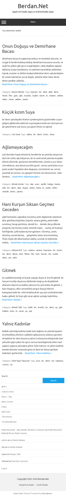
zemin (25, 99)
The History (7, 417)
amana (39, 250)
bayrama (47, 250)
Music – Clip (7, 397)
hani (37, 254)
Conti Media (42, 485)
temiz (12, 191)
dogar (25, 188)
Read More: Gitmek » (11, 299)
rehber (60, 96)
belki (30, 307)
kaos (12, 311)
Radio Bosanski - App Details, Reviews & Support (23, 430)
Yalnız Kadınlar (16, 323)
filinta (26, 254)
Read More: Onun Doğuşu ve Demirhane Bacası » (25, 84)
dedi (45, 92)
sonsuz (5, 364)
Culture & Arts (8, 392)
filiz (32, 254)
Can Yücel (16, 134)
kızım (45, 134)
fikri (10, 96)
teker (4, 99)
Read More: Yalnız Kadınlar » (38, 353)
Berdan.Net (33, 6)
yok (30, 311)
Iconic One (18, 493)
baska (57, 184)
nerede (5, 191)
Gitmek (9, 270)
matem (52, 96)
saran (21, 311)
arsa (38, 361)
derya (14, 254)
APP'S (4, 387)
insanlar (27, 96)
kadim (35, 96)
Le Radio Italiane (17, 440)
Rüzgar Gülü (15, 454)
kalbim (5, 311)
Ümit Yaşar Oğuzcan (21, 361)
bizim (59, 250)
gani (16, 96)
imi (53, 361)
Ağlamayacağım (17, 147)
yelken (18, 99)
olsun (52, 134)
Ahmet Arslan (18, 184)
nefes (54, 188)
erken (32, 188)
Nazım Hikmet (18, 92)
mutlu (48, 188)
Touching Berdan (9, 422)
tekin (4, 257)
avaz (37, 184)
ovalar (55, 254)
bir (40, 92)
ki (47, 96)
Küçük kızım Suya (18, 112)
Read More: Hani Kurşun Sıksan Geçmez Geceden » (35, 242)
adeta (29, 134)
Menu (33, 22)
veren (11, 99)
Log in (4, 468)
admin (4, 440)
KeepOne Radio (26, 485)
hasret (44, 254)
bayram (34, 92)
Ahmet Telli (17, 307)
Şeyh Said (6, 412)
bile (4, 188)
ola (49, 254)
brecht (41, 307)
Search (5, 376)
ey (56, 307)
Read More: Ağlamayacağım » (26, 176)
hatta (38, 188)
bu (3, 254)
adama (31, 250)
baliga (50, 184)
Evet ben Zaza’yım (20, 461)
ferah (4, 96)
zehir (15, 257)
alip (31, 184)
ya (26, 311)
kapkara (59, 361)
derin (56, 92)
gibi (21, 96)
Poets (4, 407)
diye (19, 188)
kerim (42, 96)
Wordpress (47, 493)
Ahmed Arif (17, 250)
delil (50, 92)
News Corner (7, 402)
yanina (20, 191)
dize (21, 254)
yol (9, 257)
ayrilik (43, 184)
